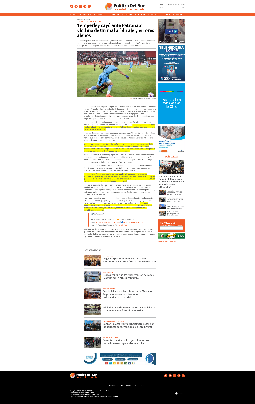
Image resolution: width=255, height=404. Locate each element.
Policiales (154, 14)
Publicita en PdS (126, 385)
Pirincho (179, 14)
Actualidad (115, 14)
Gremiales (100, 14)
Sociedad (141, 14)
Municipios (87, 14)
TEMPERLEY (136, 98)
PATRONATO (142, 98)
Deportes (128, 14)
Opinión (167, 14)
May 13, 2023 (122, 225)
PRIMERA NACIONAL (151, 98)
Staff (135, 385)
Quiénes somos (113, 385)
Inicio (75, 14)
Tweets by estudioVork (167, 241)
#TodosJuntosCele (112, 222)
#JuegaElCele (101, 222)
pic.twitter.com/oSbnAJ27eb (133, 222)
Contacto (143, 385)
